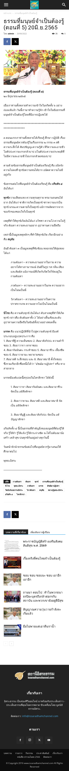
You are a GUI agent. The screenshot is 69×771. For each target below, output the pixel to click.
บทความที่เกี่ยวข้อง (16, 532)
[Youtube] (48, 740)
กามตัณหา (17, 481)
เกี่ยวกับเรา (58, 753)
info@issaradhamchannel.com (40, 716)
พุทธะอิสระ (18, 485)
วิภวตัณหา (31, 490)
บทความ (8, 753)
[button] (64, 5)
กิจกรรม (29, 753)
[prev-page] (6, 643)
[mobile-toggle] (6, 5)
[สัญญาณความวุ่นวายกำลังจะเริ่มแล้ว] (12, 613)
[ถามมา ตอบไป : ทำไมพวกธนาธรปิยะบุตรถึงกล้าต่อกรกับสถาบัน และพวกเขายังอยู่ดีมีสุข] (12, 596)
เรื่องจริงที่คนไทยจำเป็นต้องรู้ (41, 558)
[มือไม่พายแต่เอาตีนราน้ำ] (12, 630)
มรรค (41, 485)
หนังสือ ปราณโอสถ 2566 (28, 756)
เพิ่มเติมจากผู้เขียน (40, 532)
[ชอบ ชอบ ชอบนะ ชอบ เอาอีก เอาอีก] (12, 579)
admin (11, 33)
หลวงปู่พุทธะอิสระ (55, 490)
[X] (15, 41)
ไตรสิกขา (21, 494)
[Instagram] (29, 740)
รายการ (18, 753)
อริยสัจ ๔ (9, 494)
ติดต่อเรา (47, 756)
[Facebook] (7, 41)
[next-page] (11, 643)
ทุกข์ (37, 481)
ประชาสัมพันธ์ (42, 753)
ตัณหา (28, 481)
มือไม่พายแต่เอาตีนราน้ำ (39, 626)
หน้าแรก (7, 13)
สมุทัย (41, 490)
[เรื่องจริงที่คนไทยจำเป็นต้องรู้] (12, 562)
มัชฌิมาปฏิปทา (53, 485)
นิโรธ (7, 485)
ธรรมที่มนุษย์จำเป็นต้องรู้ (26, 13)
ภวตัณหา (31, 485)
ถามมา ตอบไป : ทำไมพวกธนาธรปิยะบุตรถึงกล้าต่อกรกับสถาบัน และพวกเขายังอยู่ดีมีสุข (43, 596)
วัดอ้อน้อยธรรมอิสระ (14, 490)
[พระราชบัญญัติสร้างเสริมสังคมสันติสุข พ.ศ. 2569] (12, 545)
